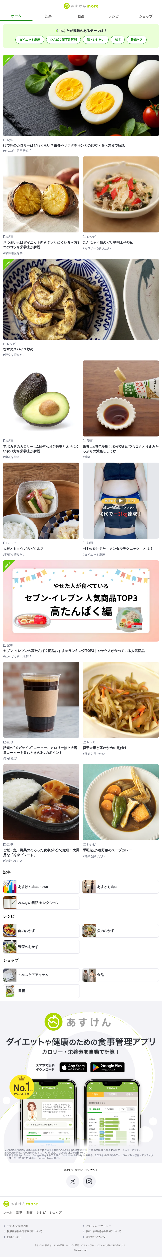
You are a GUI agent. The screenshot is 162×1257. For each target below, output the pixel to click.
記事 (48, 16)
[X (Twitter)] (72, 1181)
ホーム (16, 16)
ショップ (146, 16)
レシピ (113, 16)
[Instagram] (89, 1181)
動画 (81, 16)
